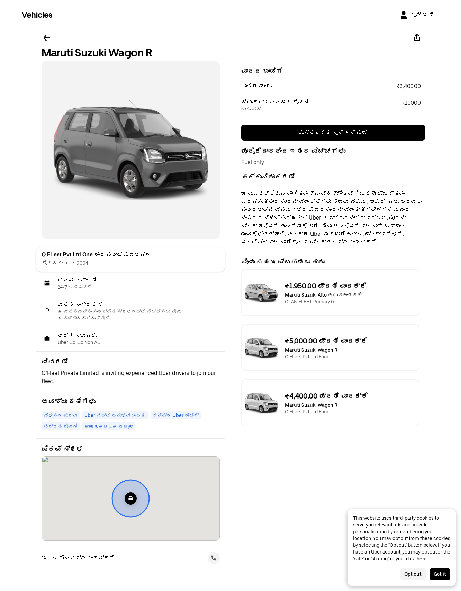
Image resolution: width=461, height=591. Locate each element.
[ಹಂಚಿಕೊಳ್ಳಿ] (417, 38)
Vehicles (37, 15)
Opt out (413, 574)
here (422, 558)
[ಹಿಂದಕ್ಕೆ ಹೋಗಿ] (47, 38)
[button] (333, 86)
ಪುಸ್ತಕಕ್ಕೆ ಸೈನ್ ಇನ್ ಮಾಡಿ (333, 132)
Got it (440, 574)
